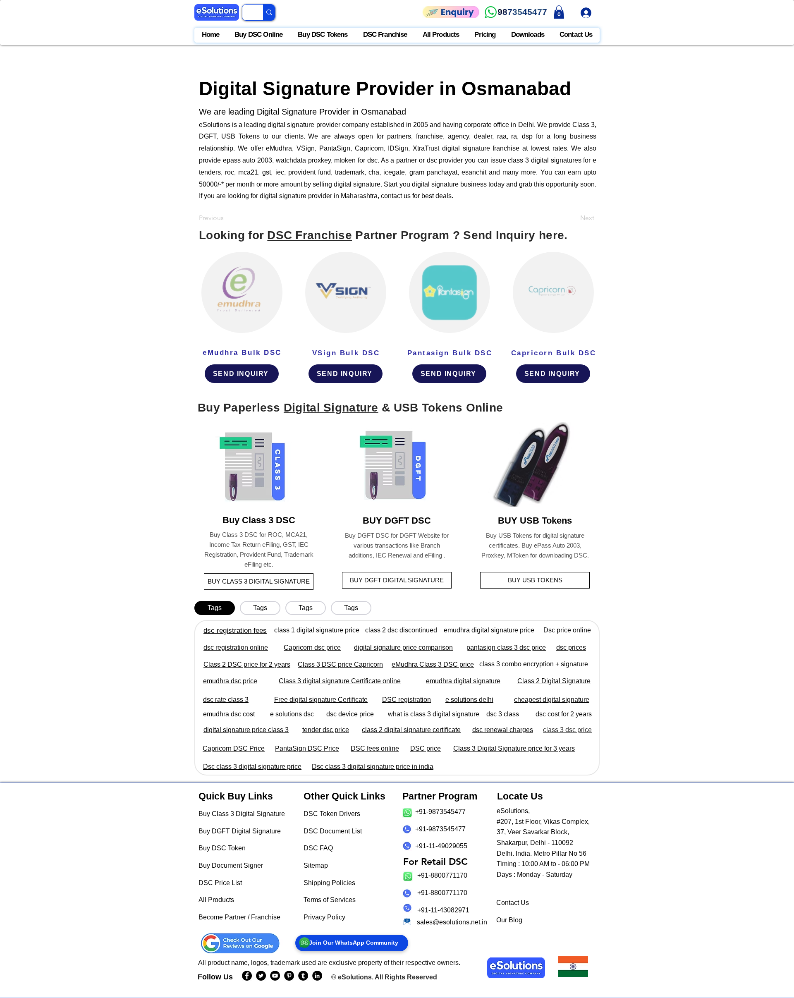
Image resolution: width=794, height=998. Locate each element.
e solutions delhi (469, 699)
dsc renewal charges (502, 729)
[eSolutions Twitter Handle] (261, 976)
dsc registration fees (235, 630)
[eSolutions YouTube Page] (275, 976)
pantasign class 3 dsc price (506, 647)
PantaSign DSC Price (307, 748)
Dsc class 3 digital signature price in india (372, 766)
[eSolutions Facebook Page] (247, 976)
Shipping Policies (329, 882)
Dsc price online (567, 630)
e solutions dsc (292, 714)
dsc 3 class (502, 714)
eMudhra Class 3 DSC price (433, 664)
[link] (558, 12)
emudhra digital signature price (489, 630)
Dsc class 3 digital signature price (252, 766)
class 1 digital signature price (316, 630)
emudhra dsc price (230, 680)
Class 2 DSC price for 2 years (246, 664)
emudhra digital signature (463, 680)
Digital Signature (331, 407)
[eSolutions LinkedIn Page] (317, 976)
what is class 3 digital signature (433, 714)
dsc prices (571, 647)
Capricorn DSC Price (234, 748)
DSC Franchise (309, 235)
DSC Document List (333, 831)
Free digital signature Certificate (321, 699)
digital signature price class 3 (246, 729)
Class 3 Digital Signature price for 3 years (514, 748)
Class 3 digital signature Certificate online (340, 680)
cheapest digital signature (551, 699)
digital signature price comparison (403, 647)
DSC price (425, 748)
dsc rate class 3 (226, 699)
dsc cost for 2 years (564, 714)
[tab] (214, 608)
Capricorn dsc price (312, 647)
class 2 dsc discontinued (401, 630)
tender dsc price (325, 729)
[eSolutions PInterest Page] (289, 976)
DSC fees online (375, 748)
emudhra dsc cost (229, 714)
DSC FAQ (318, 848)
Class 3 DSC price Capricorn (340, 664)
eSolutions (355, 977)
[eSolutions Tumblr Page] (303, 976)
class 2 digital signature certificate (411, 729)
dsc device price (350, 714)
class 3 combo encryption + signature (533, 664)
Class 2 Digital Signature (554, 680)
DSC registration (406, 699)
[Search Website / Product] (269, 12)
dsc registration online (235, 647)
